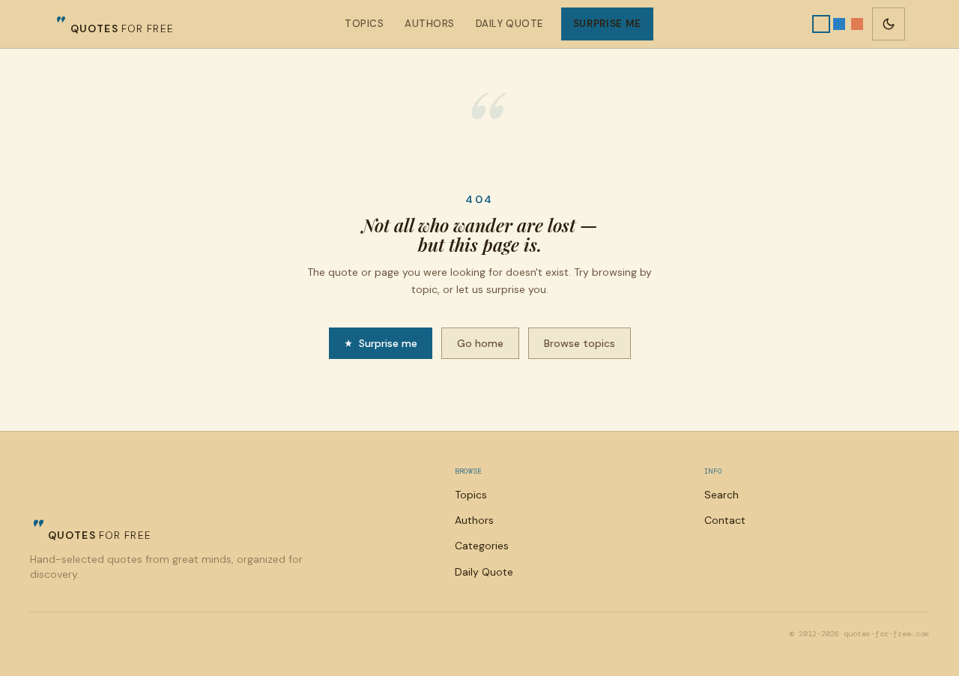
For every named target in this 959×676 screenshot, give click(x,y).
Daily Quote (509, 23)
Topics (364, 23)
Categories (482, 545)
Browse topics (579, 343)
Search (721, 494)
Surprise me (607, 23)
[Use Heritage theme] (821, 24)
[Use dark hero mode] (888, 23)
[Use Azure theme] (839, 24)
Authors (430, 23)
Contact (724, 520)
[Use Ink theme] (857, 24)
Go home (480, 343)
